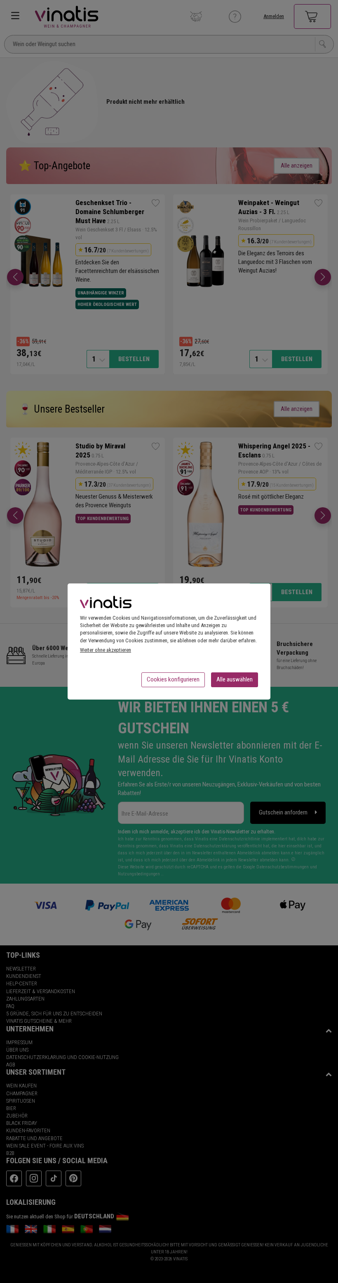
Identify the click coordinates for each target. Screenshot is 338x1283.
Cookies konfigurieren (173, 679)
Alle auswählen (234, 679)
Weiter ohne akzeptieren (105, 650)
